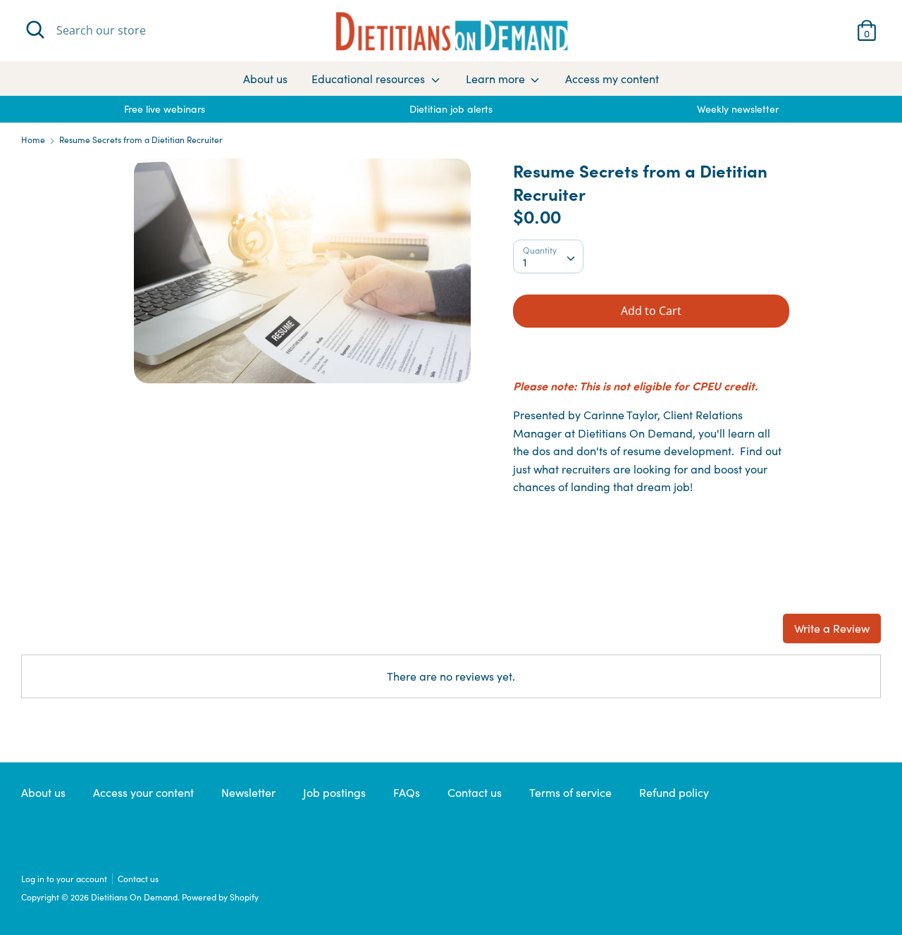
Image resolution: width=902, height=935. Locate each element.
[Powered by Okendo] (84, 634)
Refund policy (674, 792)
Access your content (143, 792)
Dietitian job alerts (451, 109)
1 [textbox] (525, 261)
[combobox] (548, 256)
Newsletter (248, 792)
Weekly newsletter (738, 109)
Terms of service (570, 792)
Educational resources (369, 78)
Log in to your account (64, 878)
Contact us (474, 792)
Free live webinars (164, 109)
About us (265, 78)
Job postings (334, 792)
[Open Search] (35, 30)
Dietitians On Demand (134, 897)
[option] (164, 109)
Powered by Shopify (220, 897)
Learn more (497, 78)
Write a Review (832, 628)
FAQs (406, 792)
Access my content (612, 78)
